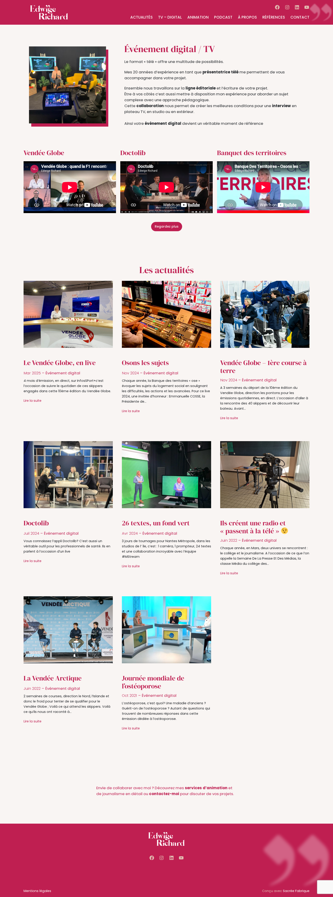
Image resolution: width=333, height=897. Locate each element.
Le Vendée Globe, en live (60, 363)
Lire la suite (32, 400)
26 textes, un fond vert (156, 523)
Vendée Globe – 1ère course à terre (263, 367)
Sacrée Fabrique (296, 891)
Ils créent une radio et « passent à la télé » (253, 527)
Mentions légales (37, 891)
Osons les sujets (145, 363)
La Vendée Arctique (53, 678)
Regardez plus (167, 226)
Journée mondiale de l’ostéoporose (153, 682)
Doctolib (36, 523)
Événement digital (63, 373)
